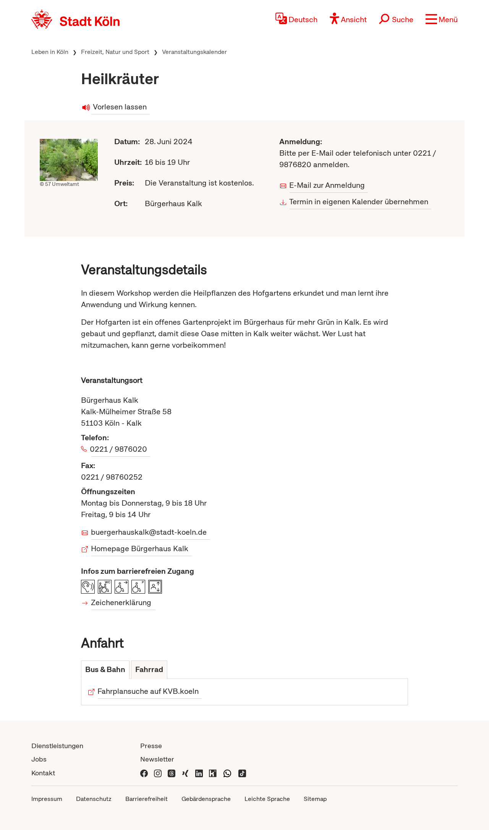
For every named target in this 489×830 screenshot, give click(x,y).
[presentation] (105, 670)
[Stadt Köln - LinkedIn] (199, 773)
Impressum (46, 799)
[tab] (105, 670)
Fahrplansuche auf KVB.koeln (148, 691)
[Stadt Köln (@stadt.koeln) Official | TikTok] (242, 773)
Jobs (39, 759)
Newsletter (157, 759)
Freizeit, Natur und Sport (115, 52)
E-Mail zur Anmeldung (327, 185)
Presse (151, 745)
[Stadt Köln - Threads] (171, 773)
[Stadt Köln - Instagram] (158, 773)
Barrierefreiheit (146, 799)
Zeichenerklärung (121, 602)
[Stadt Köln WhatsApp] (227, 773)
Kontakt (43, 772)
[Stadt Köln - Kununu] (213, 773)
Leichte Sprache (267, 799)
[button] (442, 19)
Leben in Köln (49, 52)
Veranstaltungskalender (194, 52)
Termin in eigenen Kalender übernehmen (359, 202)
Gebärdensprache (206, 799)
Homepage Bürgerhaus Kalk (139, 548)
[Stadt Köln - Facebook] (144, 773)
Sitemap (315, 799)
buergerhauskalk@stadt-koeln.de (149, 532)
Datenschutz (94, 799)
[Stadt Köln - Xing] (185, 773)
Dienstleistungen (57, 745)
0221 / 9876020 (119, 449)
